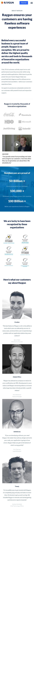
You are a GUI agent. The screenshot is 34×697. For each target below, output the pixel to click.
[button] (31, 3)
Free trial (23, 2)
